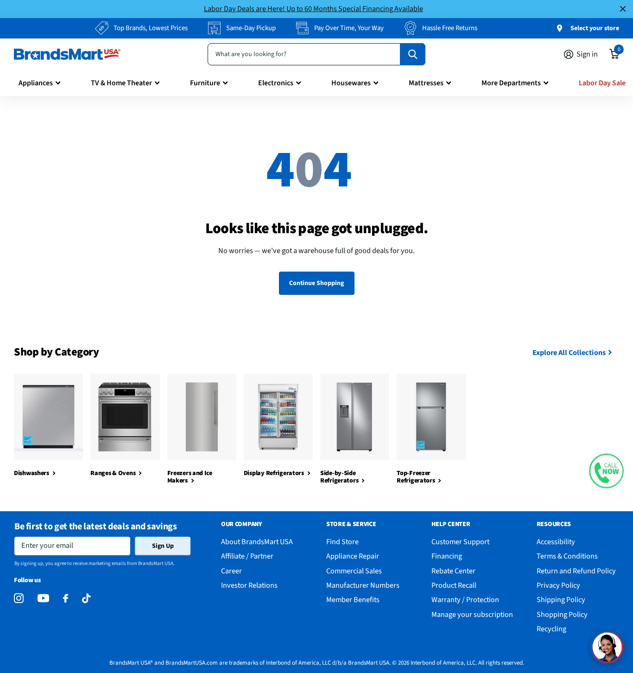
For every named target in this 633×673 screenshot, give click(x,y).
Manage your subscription (472, 614)
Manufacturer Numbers (362, 585)
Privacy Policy (558, 585)
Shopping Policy (562, 614)
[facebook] (65, 598)
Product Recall (453, 585)
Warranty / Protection (465, 599)
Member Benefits (353, 599)
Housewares (351, 83)
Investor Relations (249, 585)
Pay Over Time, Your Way (349, 28)
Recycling (551, 628)
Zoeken (412, 54)
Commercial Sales (354, 570)
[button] (606, 471)
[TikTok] (86, 598)
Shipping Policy (561, 599)
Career (231, 570)
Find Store (342, 541)
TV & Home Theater (121, 83)
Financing (446, 556)
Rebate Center (453, 570)
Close (623, 9)
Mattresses (426, 83)
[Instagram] (19, 598)
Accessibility (556, 541)
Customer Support (460, 541)
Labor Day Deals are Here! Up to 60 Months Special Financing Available (313, 8)
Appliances (36, 83)
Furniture (205, 83)
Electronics (275, 83)
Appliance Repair (352, 556)
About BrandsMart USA (257, 541)
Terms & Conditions (567, 556)
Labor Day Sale (602, 83)
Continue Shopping (316, 283)
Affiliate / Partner (247, 556)
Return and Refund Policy (576, 570)
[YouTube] (43, 598)
